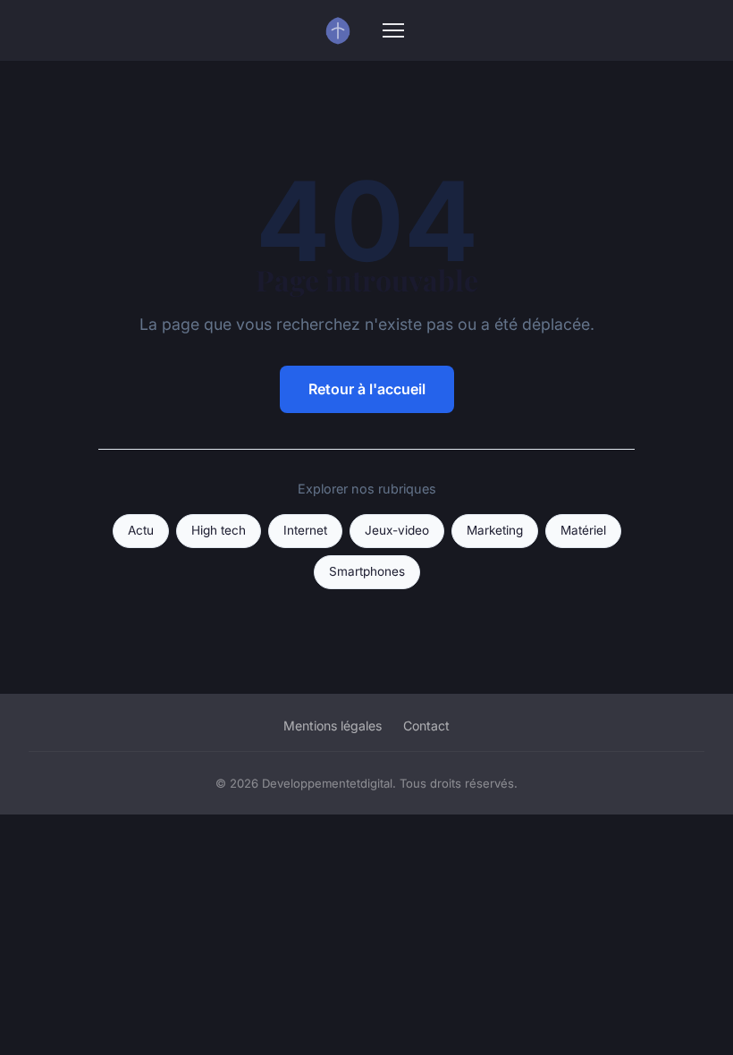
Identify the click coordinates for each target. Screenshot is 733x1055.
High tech (218, 530)
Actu (141, 530)
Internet (305, 530)
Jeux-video (397, 530)
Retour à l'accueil (366, 389)
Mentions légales (332, 725)
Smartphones (367, 571)
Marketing (495, 530)
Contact (426, 725)
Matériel (583, 530)
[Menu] (393, 30)
